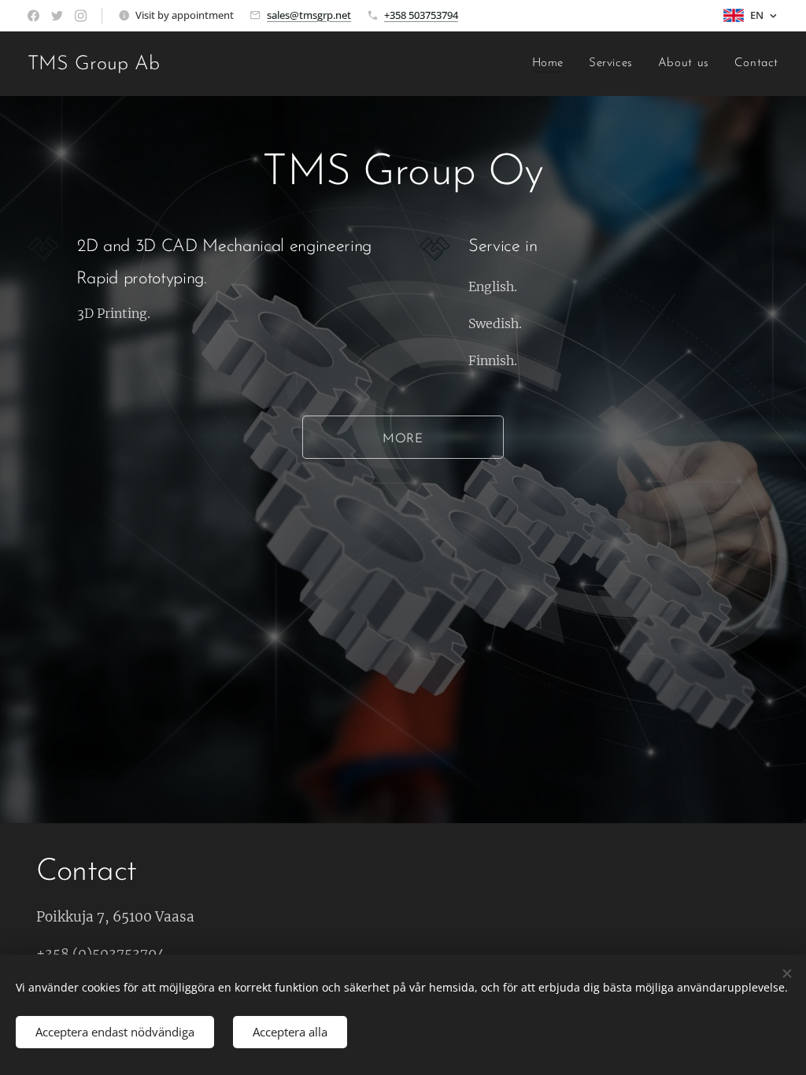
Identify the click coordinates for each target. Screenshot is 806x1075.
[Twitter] (57, 15)
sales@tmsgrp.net (309, 15)
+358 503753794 (421, 15)
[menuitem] (552, 63)
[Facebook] (33, 15)
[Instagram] (81, 15)
